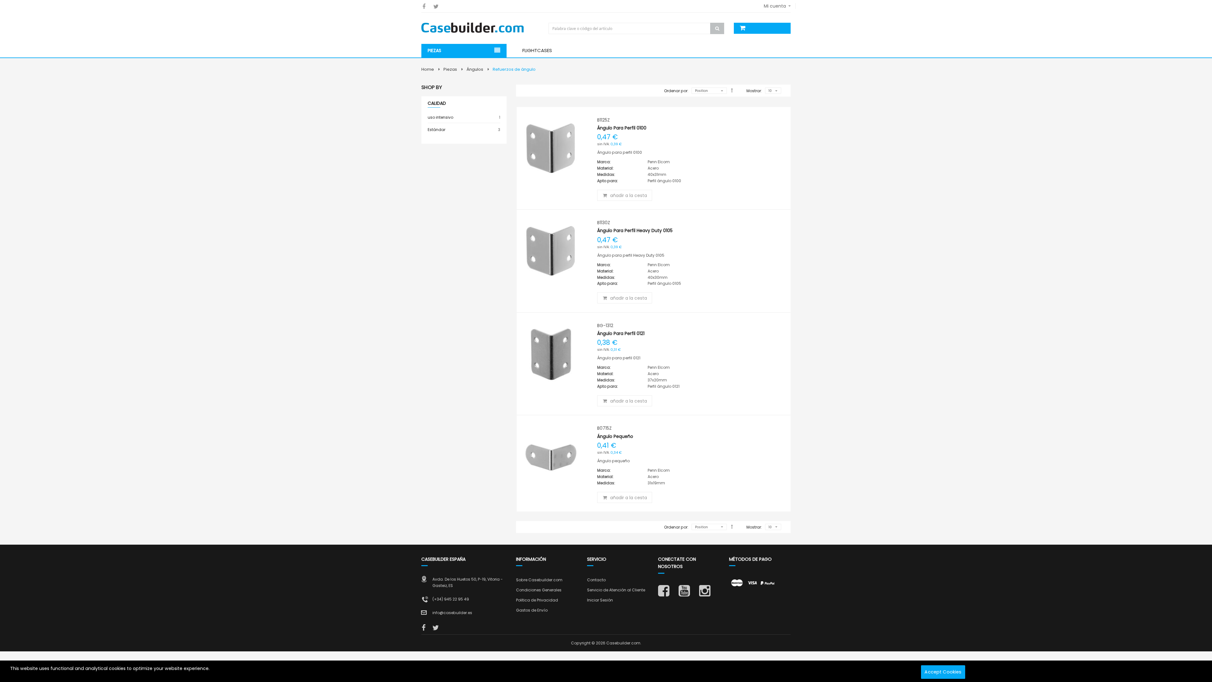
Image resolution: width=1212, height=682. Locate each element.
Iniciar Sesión (600, 600)
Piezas (450, 69)
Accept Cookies (942, 672)
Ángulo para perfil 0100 (621, 128)
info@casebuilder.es (452, 612)
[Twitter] (436, 6)
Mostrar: (754, 90)
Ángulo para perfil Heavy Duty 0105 (635, 230)
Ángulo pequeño (615, 436)
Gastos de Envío (532, 610)
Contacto (596, 580)
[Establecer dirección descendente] (732, 90)
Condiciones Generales (538, 590)
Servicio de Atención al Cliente (616, 590)
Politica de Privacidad (537, 600)
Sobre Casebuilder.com (539, 580)
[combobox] (637, 28)
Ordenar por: (676, 90)
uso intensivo (464, 117)
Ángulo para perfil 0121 (621, 333)
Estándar (464, 129)
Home (427, 69)
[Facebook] (424, 6)
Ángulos (474, 69)
